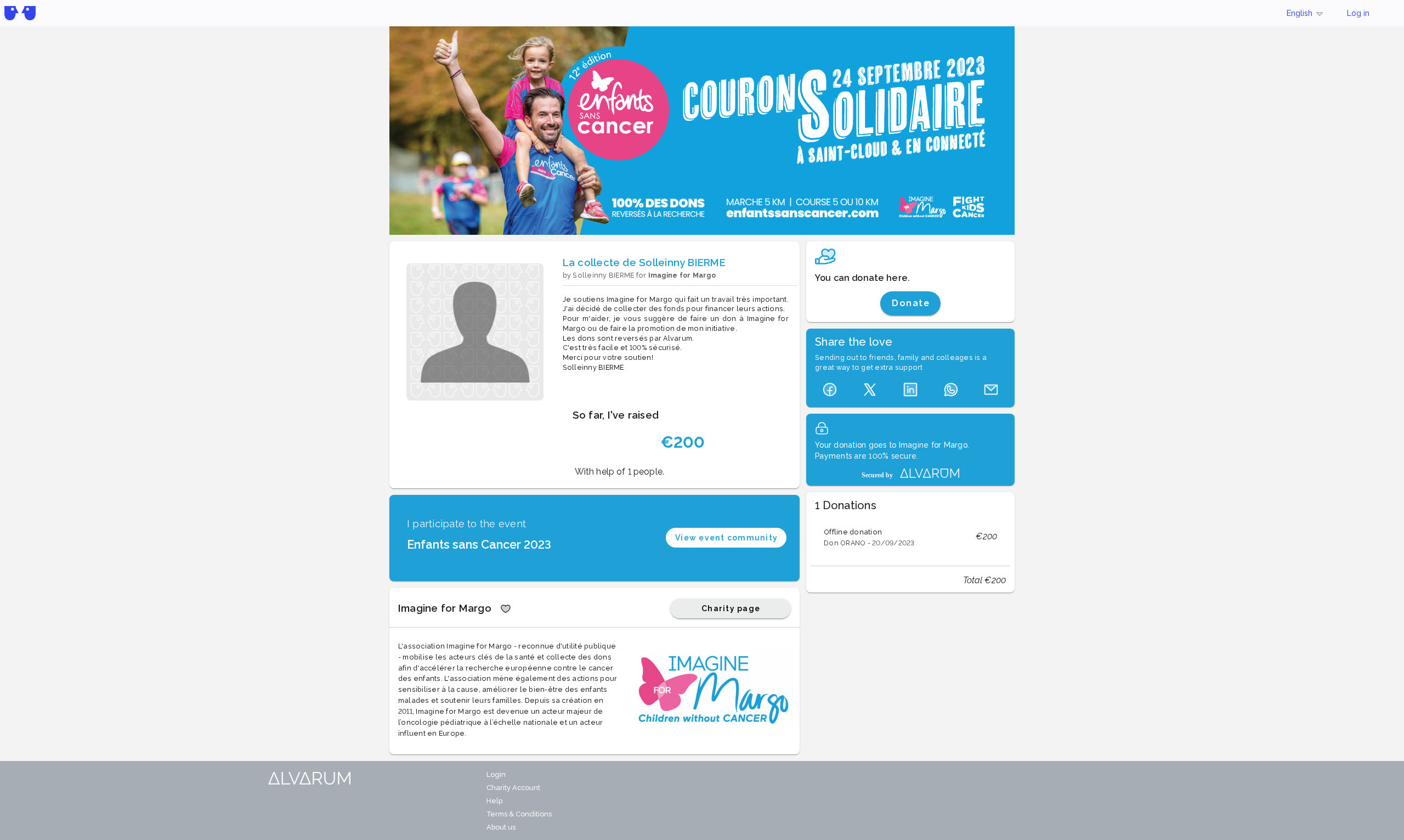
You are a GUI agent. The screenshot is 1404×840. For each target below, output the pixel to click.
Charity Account (513, 787)
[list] (910, 536)
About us (501, 827)
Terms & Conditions (519, 814)
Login (496, 774)
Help (494, 801)
